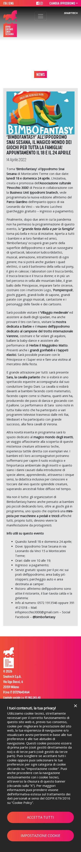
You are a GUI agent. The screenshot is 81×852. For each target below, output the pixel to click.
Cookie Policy (22, 802)
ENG (11, 3)
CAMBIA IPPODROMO (62, 3)
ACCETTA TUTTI (40, 817)
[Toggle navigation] (41, 16)
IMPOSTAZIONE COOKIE (40, 835)
